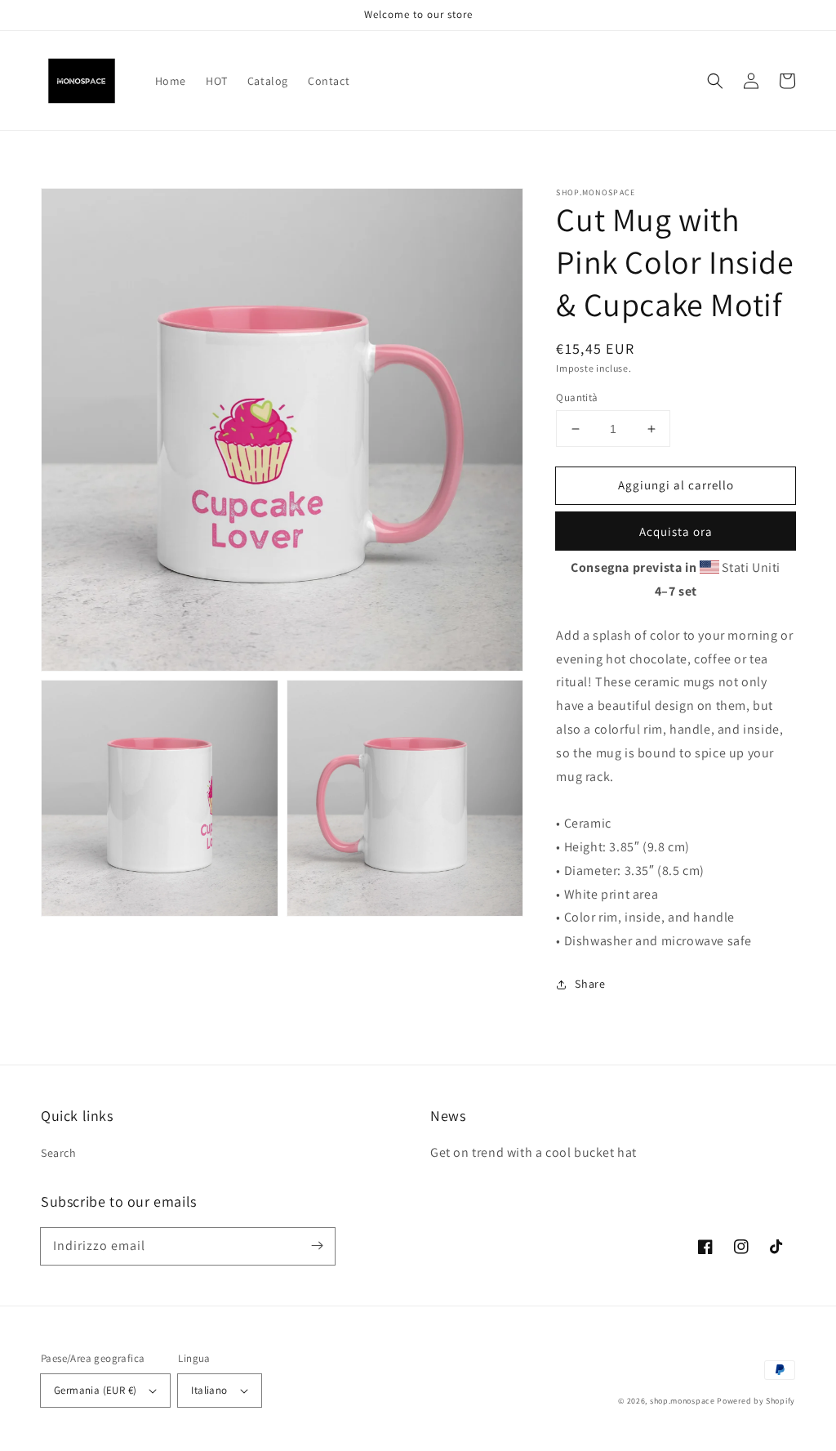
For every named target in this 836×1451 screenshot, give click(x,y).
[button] (715, 81)
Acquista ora (676, 531)
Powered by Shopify (756, 1400)
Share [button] (590, 983)
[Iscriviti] (317, 1246)
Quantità (577, 397)
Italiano (209, 1390)
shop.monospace (682, 1400)
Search (59, 1152)
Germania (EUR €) (95, 1390)
